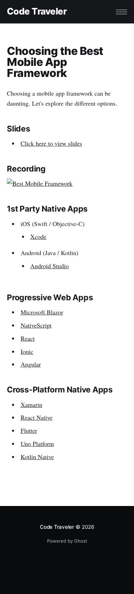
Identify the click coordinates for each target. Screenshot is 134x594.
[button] (121, 12)
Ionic (27, 351)
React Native (37, 417)
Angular (31, 364)
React (28, 338)
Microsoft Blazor (42, 312)
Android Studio (49, 266)
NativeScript (36, 325)
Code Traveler (37, 11)
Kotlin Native (37, 456)
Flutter (29, 430)
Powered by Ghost (67, 541)
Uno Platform (37, 443)
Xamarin (31, 404)
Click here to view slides (51, 143)
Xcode (38, 236)
